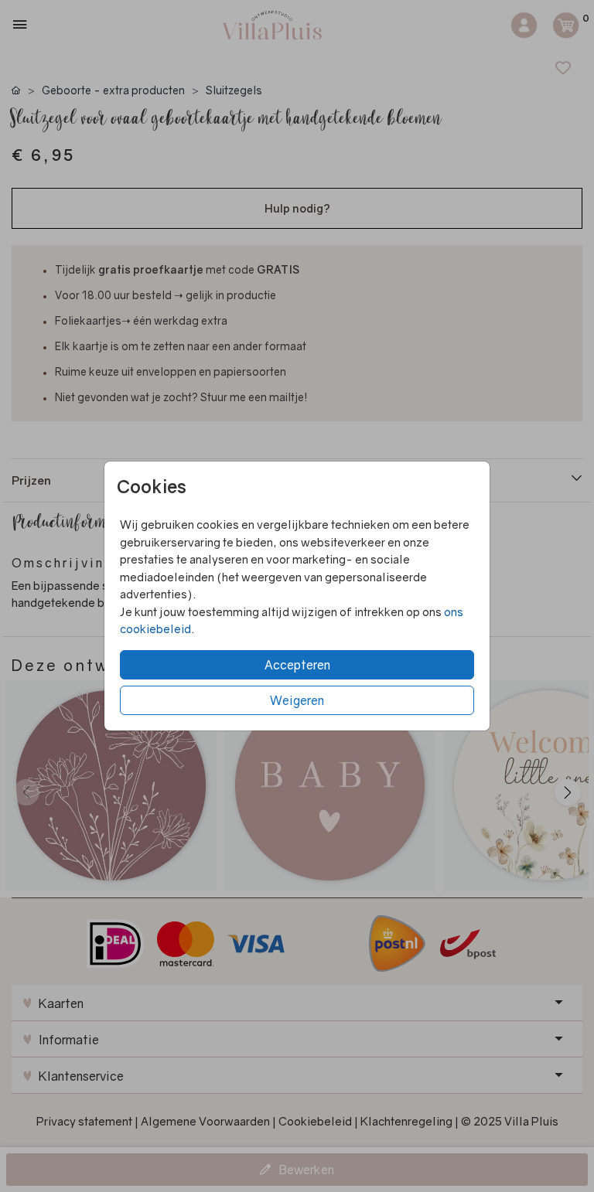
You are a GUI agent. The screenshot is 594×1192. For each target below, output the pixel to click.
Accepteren (297, 665)
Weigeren (297, 700)
